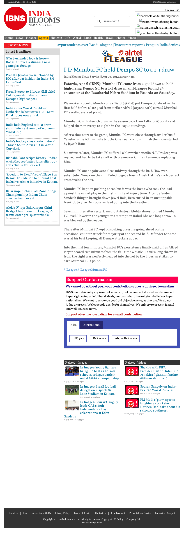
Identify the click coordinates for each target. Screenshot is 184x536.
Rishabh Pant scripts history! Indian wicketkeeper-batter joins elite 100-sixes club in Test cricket (32, 162)
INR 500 (78, 338)
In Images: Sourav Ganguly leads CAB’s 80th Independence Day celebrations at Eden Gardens (91, 409)
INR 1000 (99, 338)
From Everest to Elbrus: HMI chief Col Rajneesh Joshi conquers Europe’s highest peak (30, 95)
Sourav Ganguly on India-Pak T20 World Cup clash (158, 388)
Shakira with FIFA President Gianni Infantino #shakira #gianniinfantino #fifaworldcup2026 (159, 373)
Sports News (18, 45)
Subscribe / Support (165, 513)
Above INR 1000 (126, 338)
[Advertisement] (32, 367)
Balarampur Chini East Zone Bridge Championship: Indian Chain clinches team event (31, 195)
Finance (31, 38)
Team (25, 513)
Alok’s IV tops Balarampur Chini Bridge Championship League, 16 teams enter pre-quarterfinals (29, 211)
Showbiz (56, 38)
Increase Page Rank (92, 522)
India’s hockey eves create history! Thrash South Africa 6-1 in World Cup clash (30, 145)
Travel (109, 38)
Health (98, 38)
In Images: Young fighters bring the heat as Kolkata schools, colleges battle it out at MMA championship (99, 373)
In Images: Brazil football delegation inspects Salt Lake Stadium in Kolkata (98, 390)
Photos (120, 38)
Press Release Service (140, 513)
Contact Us (100, 513)
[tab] (73, 325)
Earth (87, 38)
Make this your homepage (164, 2)
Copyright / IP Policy (112, 519)
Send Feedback (118, 513)
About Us (14, 513)
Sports (43, 38)
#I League (70, 270)
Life (67, 38)
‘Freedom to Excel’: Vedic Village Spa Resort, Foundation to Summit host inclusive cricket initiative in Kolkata (32, 178)
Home (9, 38)
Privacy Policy (62, 513)
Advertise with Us (41, 513)
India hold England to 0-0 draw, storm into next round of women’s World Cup (30, 128)
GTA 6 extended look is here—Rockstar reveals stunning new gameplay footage (28, 62)
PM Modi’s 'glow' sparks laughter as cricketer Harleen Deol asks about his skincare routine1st (160, 405)
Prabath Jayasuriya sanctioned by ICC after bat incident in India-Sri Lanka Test (30, 79)
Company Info (133, 519)
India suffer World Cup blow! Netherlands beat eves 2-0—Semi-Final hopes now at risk (31, 112)
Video (132, 38)
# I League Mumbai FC (92, 270)
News (19, 38)
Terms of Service (82, 513)
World (77, 38)
